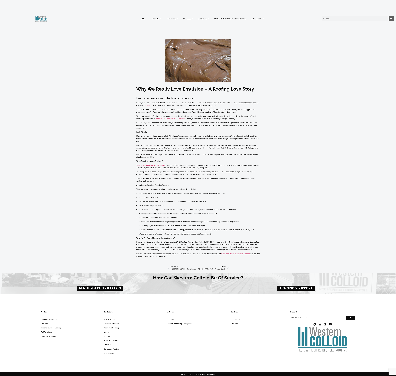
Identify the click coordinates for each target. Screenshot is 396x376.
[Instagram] (320, 324)
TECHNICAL (171, 19)
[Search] (391, 18)
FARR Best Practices (112, 341)
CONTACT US (256, 19)
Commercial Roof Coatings (51, 328)
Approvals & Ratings (112, 328)
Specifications (109, 319)
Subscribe (234, 324)
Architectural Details (112, 324)
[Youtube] (330, 324)
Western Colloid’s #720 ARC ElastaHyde (171, 119)
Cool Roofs (45, 324)
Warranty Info (109, 353)
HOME (142, 19)
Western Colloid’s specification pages (235, 254)
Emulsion (148, 105)
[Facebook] (314, 324)
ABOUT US (202, 19)
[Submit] (350, 318)
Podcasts (107, 336)
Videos (106, 332)
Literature (107, 345)
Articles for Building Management (180, 324)
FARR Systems (46, 332)
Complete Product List (49, 319)
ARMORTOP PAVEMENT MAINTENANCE (230, 19)
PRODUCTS (154, 19)
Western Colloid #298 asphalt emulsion (151, 165)
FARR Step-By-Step (48, 336)
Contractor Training (111, 349)
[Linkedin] (325, 324)
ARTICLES (187, 19)
